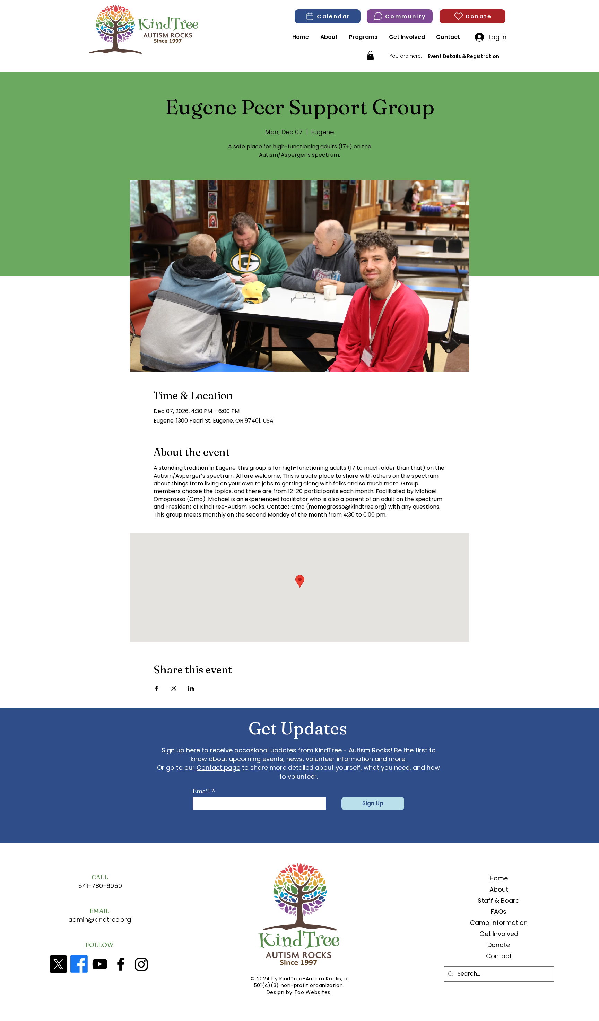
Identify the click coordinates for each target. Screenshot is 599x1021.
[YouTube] (99, 964)
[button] (370, 55)
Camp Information (498, 922)
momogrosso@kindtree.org (346, 507)
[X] (58, 964)
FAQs (498, 911)
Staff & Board (499, 900)
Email (201, 791)
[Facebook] (79, 964)
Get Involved (498, 933)
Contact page (218, 767)
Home (498, 878)
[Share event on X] (174, 688)
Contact (499, 956)
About (498, 889)
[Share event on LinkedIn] (191, 688)
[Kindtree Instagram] (141, 964)
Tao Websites (312, 992)
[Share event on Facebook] (157, 688)
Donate (498, 945)
